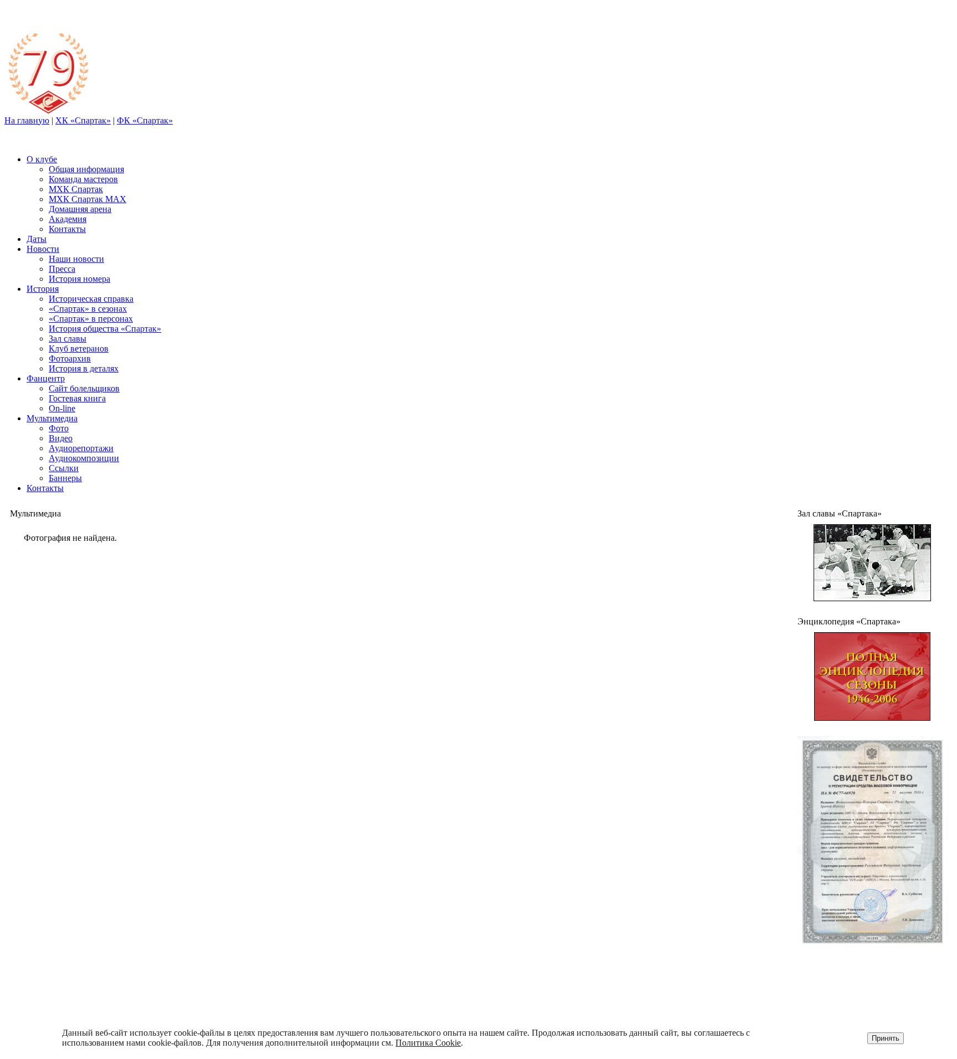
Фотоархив (70, 358)
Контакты (67, 229)
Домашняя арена (80, 209)
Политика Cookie (428, 1042)
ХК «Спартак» (83, 120)
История (43, 288)
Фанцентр (46, 378)
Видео (61, 438)
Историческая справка (91, 298)
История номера (79, 278)
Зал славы (67, 338)
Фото (59, 428)
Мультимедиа (52, 418)
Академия (67, 219)
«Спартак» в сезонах (88, 308)
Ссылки (64, 468)
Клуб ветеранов (79, 348)
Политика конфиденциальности (866, 989)
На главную (26, 120)
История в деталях (84, 368)
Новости (43, 249)
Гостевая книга (77, 398)
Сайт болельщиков (84, 388)
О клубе (42, 159)
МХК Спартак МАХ (87, 199)
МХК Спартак (76, 189)
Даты (37, 239)
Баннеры (65, 478)
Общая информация (86, 169)
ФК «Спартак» (145, 120)
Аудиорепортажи (81, 448)
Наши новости (76, 259)
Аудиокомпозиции (84, 458)
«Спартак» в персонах (91, 318)
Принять (885, 1038)
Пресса (62, 268)
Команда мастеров (83, 179)
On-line (62, 408)
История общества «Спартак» (105, 328)
